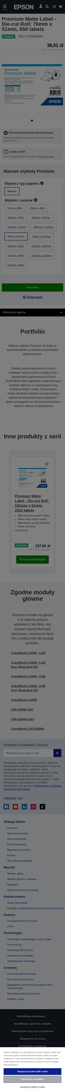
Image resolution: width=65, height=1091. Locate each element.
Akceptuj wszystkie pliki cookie (32, 1071)
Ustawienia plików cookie (32, 1087)
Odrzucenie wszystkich (32, 1079)
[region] (32, 1069)
